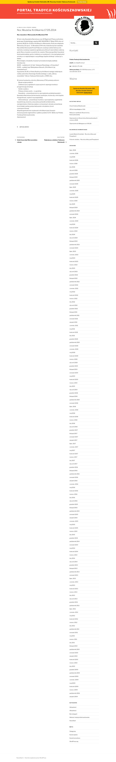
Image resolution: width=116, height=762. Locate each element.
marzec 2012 (73, 622)
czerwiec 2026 (74, 153)
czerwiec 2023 (74, 254)
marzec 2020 (73, 359)
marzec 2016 (73, 494)
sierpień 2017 (73, 440)
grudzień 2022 (74, 275)
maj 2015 (72, 524)
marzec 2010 (73, 663)
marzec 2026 (73, 163)
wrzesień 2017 (74, 437)
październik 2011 (74, 629)
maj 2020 (72, 352)
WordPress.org (74, 741)
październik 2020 (75, 342)
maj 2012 (72, 615)
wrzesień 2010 (74, 652)
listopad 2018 (73, 396)
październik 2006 (75, 693)
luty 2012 (72, 625)
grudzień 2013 (74, 565)
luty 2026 (72, 167)
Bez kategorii (73, 714)
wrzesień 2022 (74, 285)
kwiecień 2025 (74, 197)
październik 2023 (75, 244)
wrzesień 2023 (74, 248)
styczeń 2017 (73, 464)
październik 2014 (74, 541)
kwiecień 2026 (74, 160)
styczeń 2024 (73, 238)
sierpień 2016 (73, 480)
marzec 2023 (73, 265)
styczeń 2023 (73, 271)
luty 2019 (72, 386)
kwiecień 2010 (74, 659)
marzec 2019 (73, 383)
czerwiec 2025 (74, 190)
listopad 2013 (73, 568)
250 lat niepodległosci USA (77, 109)
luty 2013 (72, 595)
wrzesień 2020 (74, 346)
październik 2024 (75, 211)
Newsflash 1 (20, 758)
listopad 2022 (73, 278)
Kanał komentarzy (75, 738)
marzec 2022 (73, 298)
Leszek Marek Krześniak (77, 134)
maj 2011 (72, 636)
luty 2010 (72, 666)
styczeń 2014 (73, 561)
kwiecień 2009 (74, 686)
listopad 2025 (73, 177)
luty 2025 (72, 204)
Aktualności (24, 127)
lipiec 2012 (73, 609)
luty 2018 (72, 423)
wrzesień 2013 (74, 575)
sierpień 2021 (73, 322)
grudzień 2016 (74, 467)
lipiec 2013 (73, 578)
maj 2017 (72, 450)
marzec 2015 (73, 531)
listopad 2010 (73, 646)
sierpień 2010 (73, 656)
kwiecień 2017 (74, 453)
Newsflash (73, 720)
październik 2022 (74, 281)
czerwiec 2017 (74, 447)
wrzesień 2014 (74, 545)
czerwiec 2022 (74, 288)
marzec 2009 (74, 690)
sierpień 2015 (73, 517)
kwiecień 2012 (74, 619)
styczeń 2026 (73, 170)
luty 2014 (72, 558)
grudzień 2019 (74, 366)
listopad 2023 (73, 241)
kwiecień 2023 (74, 261)
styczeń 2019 (73, 389)
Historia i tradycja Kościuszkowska (79, 717)
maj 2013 (72, 585)
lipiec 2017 (73, 443)
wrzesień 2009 (74, 676)
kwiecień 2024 (74, 227)
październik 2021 (74, 315)
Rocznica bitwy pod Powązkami (89, 139)
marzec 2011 (73, 639)
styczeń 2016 (73, 501)
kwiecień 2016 (74, 491)
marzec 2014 (73, 555)
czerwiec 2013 (74, 582)
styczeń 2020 (74, 362)
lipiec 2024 (73, 217)
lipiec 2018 (73, 406)
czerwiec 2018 (74, 410)
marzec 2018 (73, 420)
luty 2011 (72, 642)
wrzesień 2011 (74, 632)
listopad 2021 (73, 312)
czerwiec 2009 (74, 679)
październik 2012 (74, 605)
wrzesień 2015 (74, 514)
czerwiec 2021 (74, 325)
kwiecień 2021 (74, 332)
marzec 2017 (73, 457)
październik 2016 (74, 474)
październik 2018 (74, 399)
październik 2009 (75, 673)
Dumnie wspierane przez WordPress (35, 758)
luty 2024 (72, 234)
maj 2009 (72, 683)
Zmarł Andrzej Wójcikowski (77, 106)
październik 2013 (74, 572)
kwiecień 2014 (74, 551)
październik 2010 (75, 649)
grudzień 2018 (74, 393)
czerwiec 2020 (74, 349)
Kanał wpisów (74, 734)
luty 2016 (72, 497)
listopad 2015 (73, 507)
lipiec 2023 (73, 251)
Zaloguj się (73, 731)
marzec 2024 (73, 231)
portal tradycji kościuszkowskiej (54, 10)
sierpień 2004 (74, 696)
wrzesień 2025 (74, 184)
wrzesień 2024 (74, 214)
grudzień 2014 (74, 538)
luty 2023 (72, 268)
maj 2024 (72, 224)
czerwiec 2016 (74, 484)
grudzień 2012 (74, 602)
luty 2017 (72, 460)
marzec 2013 (73, 592)
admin (34, 27)
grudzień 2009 (74, 669)
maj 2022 (72, 291)
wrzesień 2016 (74, 477)
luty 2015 (72, 534)
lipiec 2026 (73, 150)
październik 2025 (75, 180)
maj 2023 (72, 258)
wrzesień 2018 (74, 403)
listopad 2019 (73, 369)
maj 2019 (72, 376)
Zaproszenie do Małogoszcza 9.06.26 (80, 123)
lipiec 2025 (73, 187)
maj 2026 (72, 157)
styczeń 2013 (73, 599)
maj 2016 (72, 487)
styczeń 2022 (73, 305)
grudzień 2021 (74, 308)
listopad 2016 (73, 470)
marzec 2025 (73, 200)
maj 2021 (72, 329)
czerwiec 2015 (74, 521)
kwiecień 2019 (74, 379)
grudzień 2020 (74, 339)
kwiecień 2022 (74, 295)
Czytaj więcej (82, 2)
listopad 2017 (73, 433)
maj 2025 (72, 194)
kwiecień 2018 (74, 416)
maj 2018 (72, 413)
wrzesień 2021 (74, 318)
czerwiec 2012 (74, 612)
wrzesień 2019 (74, 373)
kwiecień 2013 (74, 588)
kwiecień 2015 (74, 528)
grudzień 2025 (74, 173)
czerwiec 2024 (74, 221)
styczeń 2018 (73, 426)
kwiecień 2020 (74, 356)
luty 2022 (72, 302)
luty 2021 (72, 335)
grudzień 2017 (74, 430)
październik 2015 (74, 511)
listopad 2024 (73, 207)
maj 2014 (72, 548)
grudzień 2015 (74, 504)
